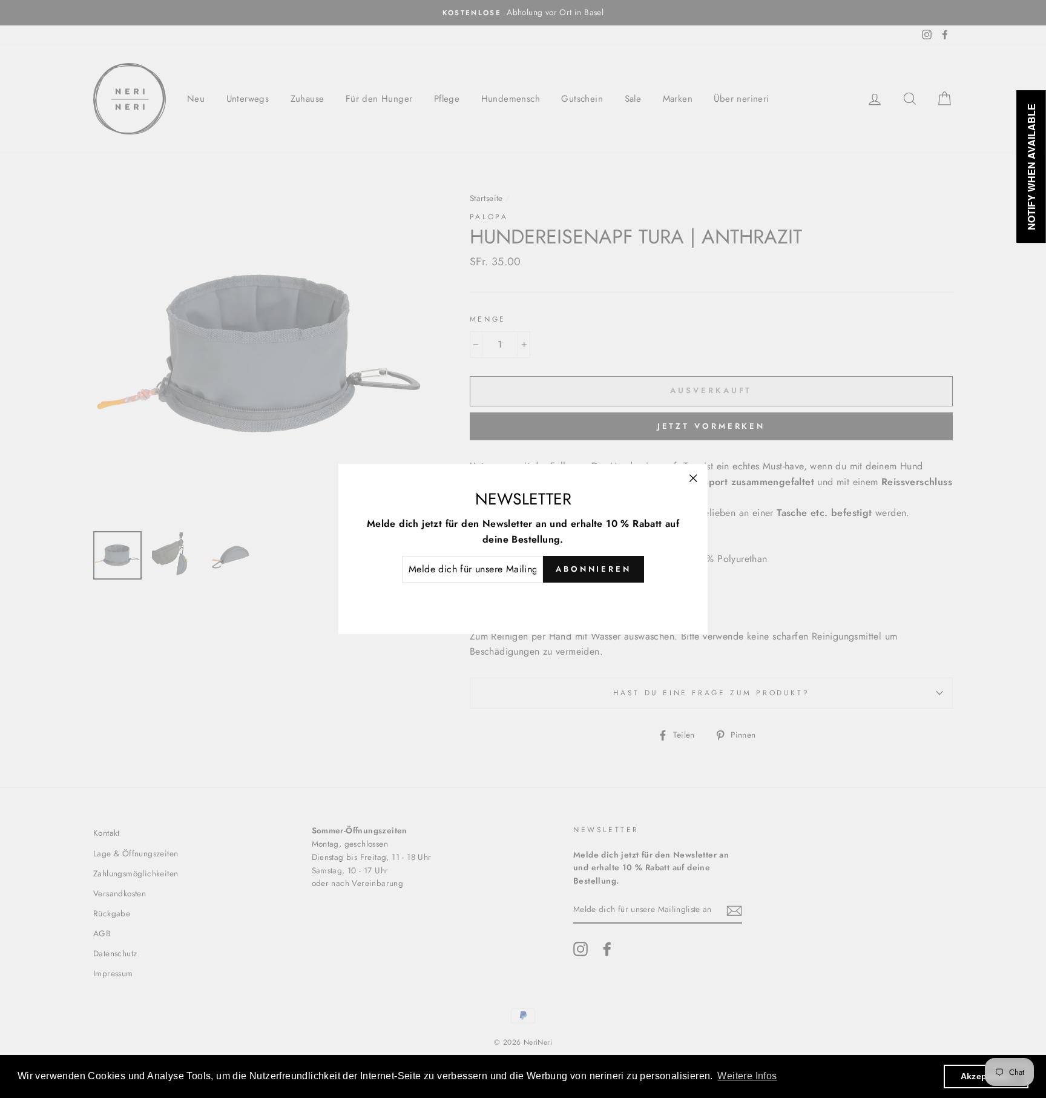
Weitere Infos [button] (747, 1076)
